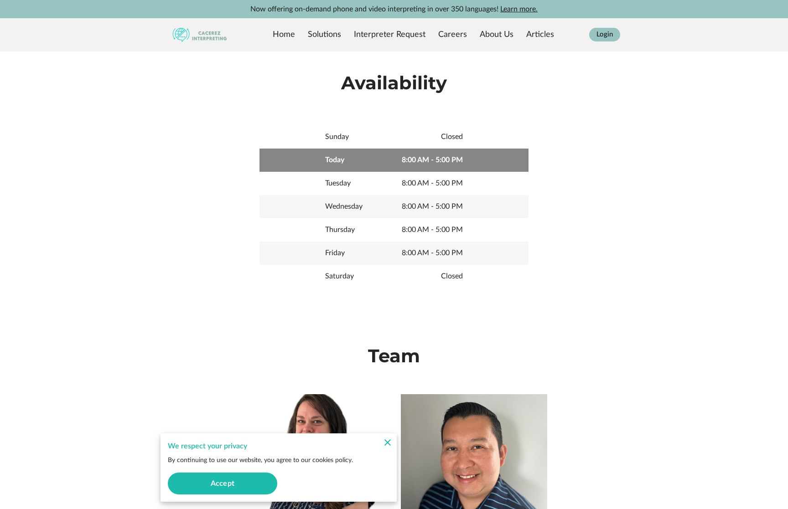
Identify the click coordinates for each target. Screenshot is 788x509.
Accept (222, 483)
